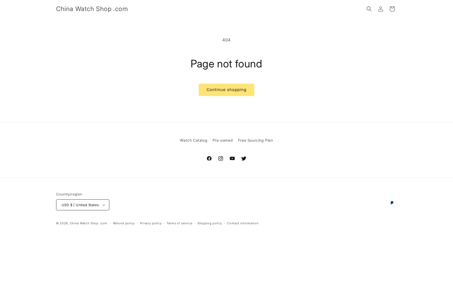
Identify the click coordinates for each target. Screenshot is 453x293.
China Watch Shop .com (88, 223)
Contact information (242, 223)
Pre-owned (223, 140)
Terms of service (179, 223)
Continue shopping (226, 89)
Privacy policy (151, 223)
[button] (369, 9)
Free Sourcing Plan (255, 140)
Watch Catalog (193, 140)
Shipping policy (209, 223)
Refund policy (124, 223)
